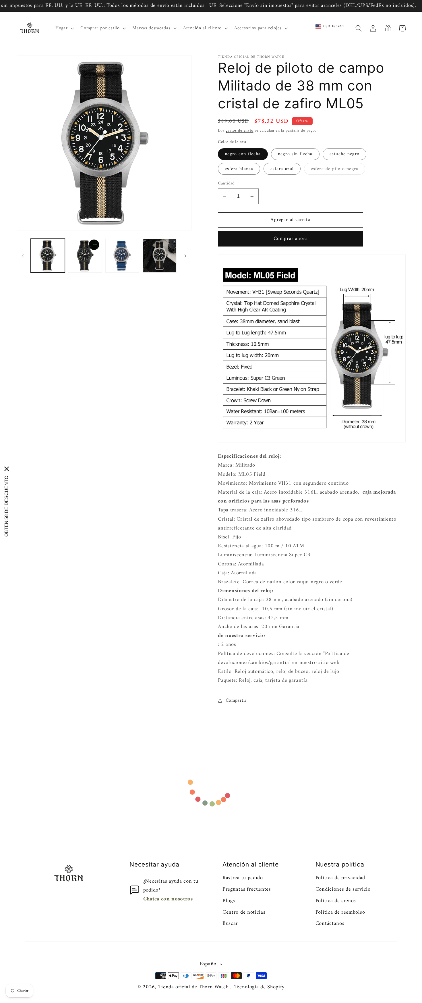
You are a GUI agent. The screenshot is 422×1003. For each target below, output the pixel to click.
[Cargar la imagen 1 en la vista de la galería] (48, 256)
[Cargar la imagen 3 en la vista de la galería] (85, 256)
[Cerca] (6, 469)
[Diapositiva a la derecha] (185, 255)
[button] (63, 28)
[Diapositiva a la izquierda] (23, 255)
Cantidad (226, 184)
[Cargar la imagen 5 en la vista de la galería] (122, 256)
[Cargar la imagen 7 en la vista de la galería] (160, 256)
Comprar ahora (291, 239)
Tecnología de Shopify (259, 987)
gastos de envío (239, 130)
